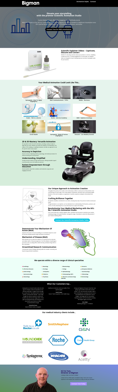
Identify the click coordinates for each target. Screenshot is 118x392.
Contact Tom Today (78, 384)
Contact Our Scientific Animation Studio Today (71, 220)
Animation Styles (83, 1)
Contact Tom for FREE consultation (59, 29)
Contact (93, 1)
